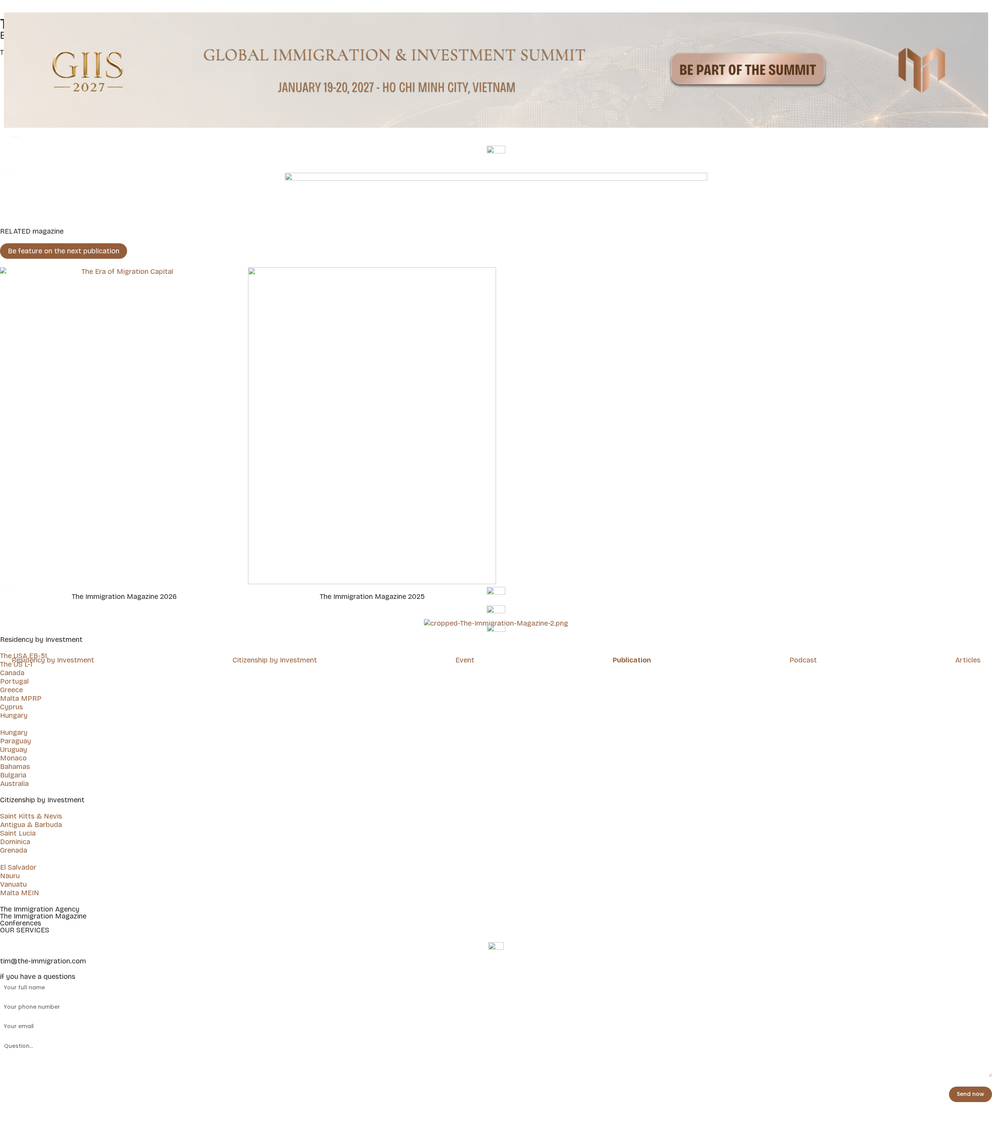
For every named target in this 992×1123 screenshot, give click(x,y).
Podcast (803, 660)
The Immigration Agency (39, 909)
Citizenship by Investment (274, 660)
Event (464, 660)
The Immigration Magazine (43, 916)
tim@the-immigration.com (43, 961)
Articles (967, 660)
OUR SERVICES (24, 930)
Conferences (20, 923)
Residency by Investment (53, 660)
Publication (632, 660)
